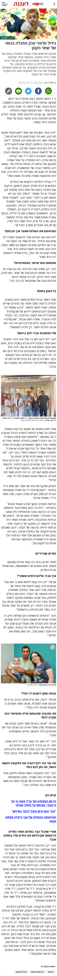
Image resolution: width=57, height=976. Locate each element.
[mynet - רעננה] (28, 6)
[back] (54, 4)
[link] (38, 91)
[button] (28, 396)
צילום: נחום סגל (7, 37)
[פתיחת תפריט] (5, 4)
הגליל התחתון (21, 972)
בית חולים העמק (37, 972)
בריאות (50, 972)
